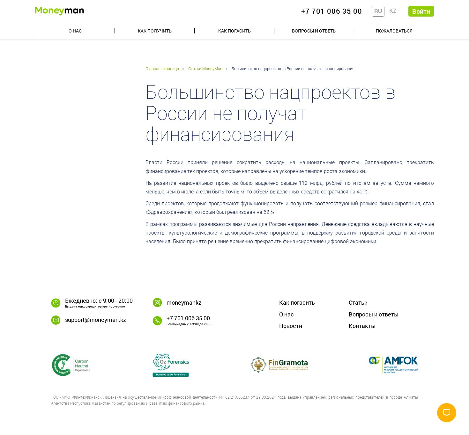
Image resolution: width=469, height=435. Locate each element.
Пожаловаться (394, 31)
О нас (75, 31)
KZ (393, 10)
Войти (421, 11)
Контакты (362, 326)
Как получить (155, 31)
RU (378, 11)
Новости (290, 326)
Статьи (358, 302)
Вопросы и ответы (314, 31)
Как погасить (234, 31)
